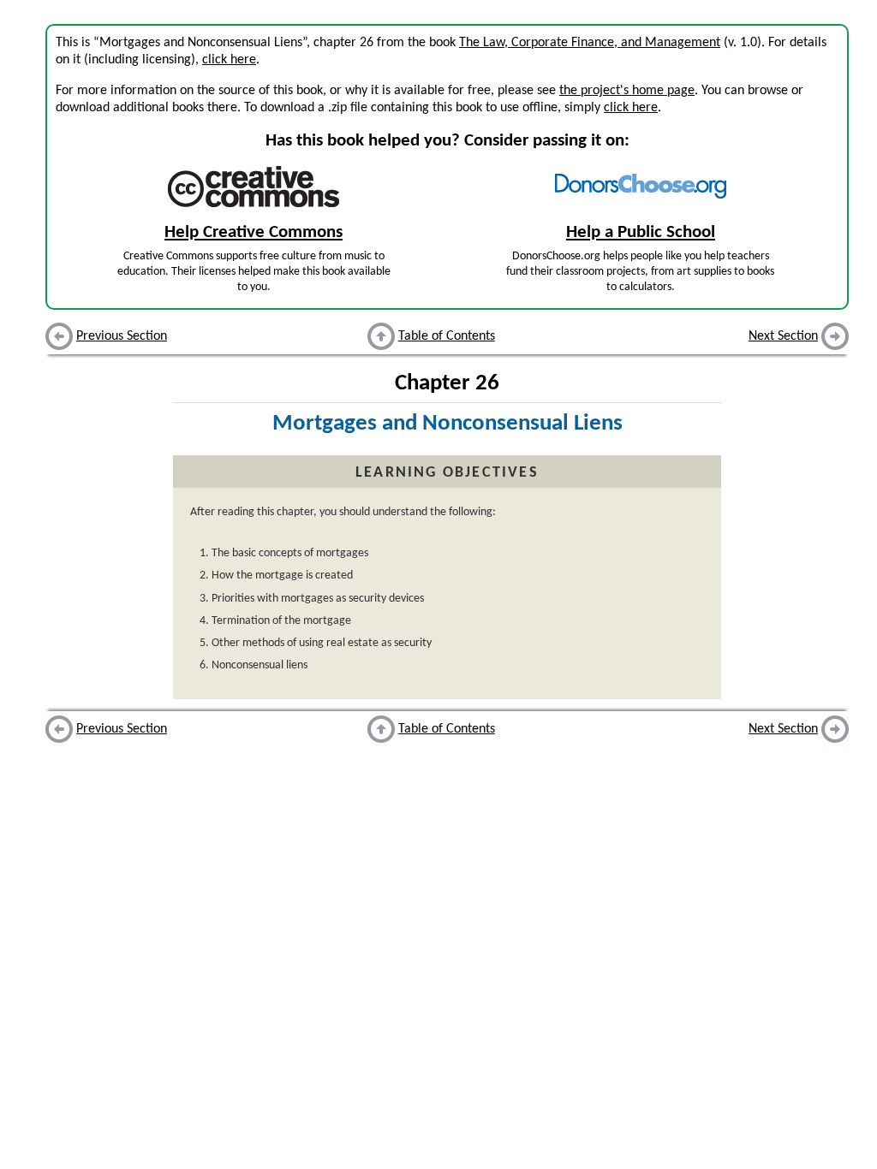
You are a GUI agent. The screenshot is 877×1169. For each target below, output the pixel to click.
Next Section (783, 336)
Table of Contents (446, 336)
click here (229, 60)
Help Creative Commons (253, 232)
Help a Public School (640, 232)
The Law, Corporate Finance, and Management (589, 43)
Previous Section (121, 336)
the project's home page (627, 91)
